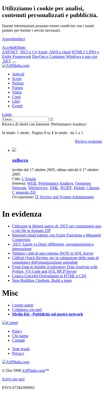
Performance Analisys (55, 183)
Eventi (17, 106)
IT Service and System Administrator (64, 197)
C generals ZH (24, 192)
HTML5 (78, 52)
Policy (17, 331)
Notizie (18, 83)
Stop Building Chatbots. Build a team (42, 280)
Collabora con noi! (27, 309)
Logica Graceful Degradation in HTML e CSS (49, 276)
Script (16, 78)
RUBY (66, 188)
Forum (17, 88)
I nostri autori (22, 305)
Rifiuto (19, 47)
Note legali (21, 349)
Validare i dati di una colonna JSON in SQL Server (52, 253)
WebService (37, 188)
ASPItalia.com (33, 370)
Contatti (18, 340)
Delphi (79, 188)
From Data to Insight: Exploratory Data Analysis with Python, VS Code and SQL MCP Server (54, 269)
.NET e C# (28, 52)
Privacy (18, 353)
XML (54, 188)
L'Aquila (29, 179)
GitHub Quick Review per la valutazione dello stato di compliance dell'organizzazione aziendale (55, 260)
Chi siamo (20, 336)
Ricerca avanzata (88, 141)
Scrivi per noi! (13, 379)
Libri (16, 101)
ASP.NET (10, 52)
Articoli (18, 74)
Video (17, 92)
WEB (31, 183)
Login (7, 114)
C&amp (93, 188)
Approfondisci (13, 39)
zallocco (20, 160)
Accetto (8, 47)
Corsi (16, 97)
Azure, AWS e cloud (54, 52)
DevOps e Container (49, 56)
